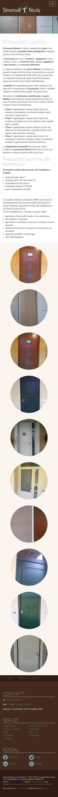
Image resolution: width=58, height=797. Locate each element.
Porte (5, 732)
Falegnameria (9, 726)
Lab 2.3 (44, 788)
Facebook (13, 757)
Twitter (37, 757)
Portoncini (33, 732)
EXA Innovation (20, 788)
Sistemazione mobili (38, 726)
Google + (38, 764)
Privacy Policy (28, 784)
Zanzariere (8, 735)
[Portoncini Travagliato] (29, 524)
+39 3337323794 (13, 700)
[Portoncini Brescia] (29, 264)
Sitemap (49, 784)
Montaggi (7, 739)
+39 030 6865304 (16, 782)
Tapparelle (34, 735)
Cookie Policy (40, 784)
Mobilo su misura (11, 729)
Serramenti (34, 729)
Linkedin (12, 764)
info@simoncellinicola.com (20, 704)
